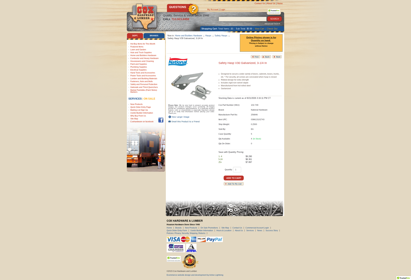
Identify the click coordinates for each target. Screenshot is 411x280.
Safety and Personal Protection (143, 84)
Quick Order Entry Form (177, 230)
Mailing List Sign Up (139, 110)
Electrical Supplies (138, 70)
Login (222, 9)
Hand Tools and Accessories (142, 73)
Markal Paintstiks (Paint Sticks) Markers (143, 91)
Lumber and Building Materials (143, 78)
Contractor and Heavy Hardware (144, 58)
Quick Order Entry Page (140, 107)
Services (135, 98)
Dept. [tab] (135, 36)
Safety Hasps (221, 35)
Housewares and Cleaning (142, 61)
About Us (271, 3)
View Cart (259, 28)
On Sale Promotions (209, 228)
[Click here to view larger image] (191, 85)
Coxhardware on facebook (142, 121)
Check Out (272, 28)
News (259, 230)
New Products (136, 104)
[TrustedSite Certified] (274, 11)
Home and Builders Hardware (143, 55)
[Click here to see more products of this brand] (178, 61)
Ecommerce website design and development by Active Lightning (195, 275)
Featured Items (136, 47)
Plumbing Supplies (138, 67)
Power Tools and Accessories (143, 76)
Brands (178, 228)
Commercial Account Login (257, 228)
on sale (149, 98)
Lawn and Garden (138, 50)
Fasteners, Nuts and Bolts (141, 81)
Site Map (134, 119)
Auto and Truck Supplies (141, 52)
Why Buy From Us (138, 116)
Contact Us (260, 3)
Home (280, 3)
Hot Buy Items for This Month (142, 44)
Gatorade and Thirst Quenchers (144, 87)
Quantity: (228, 170)
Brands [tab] (154, 36)
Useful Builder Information (141, 113)
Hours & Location (224, 230)
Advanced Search (272, 24)
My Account (212, 9)
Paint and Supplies (138, 64)
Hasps (208, 35)
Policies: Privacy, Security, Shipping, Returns (186, 233)
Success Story (272, 230)
